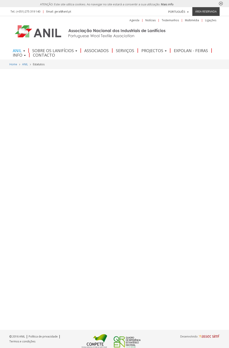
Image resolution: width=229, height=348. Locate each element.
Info (18, 55)
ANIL (18, 50)
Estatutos (39, 64)
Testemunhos (170, 20)
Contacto (44, 55)
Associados (96, 50)
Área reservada (206, 11)
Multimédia (192, 20)
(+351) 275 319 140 (28, 11)
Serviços (125, 50)
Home (13, 64)
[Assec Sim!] (209, 336)
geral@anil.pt (62, 11)
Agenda (134, 20)
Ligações (210, 20)
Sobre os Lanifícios (53, 50)
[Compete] (94, 340)
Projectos (152, 50)
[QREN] (127, 340)
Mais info (167, 4)
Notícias (150, 20)
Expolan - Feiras (191, 50)
